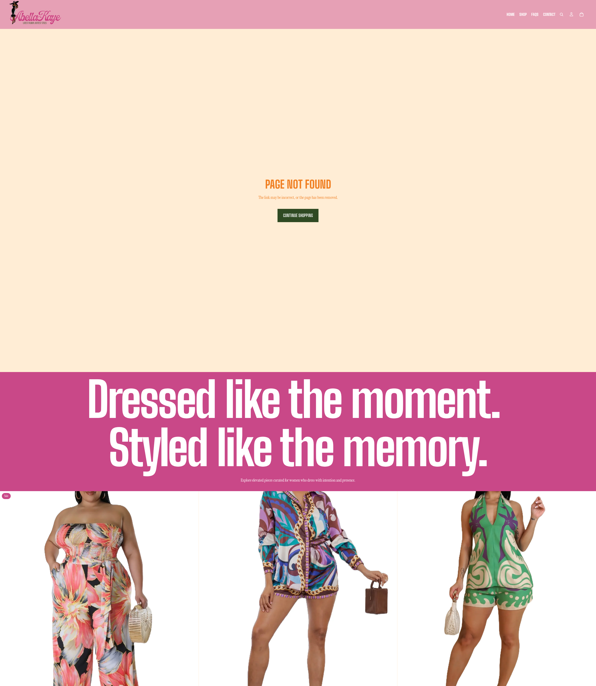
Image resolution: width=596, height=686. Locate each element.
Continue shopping (298, 215)
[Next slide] (192, 591)
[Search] (561, 14)
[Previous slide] (7, 591)
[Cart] (581, 14)
